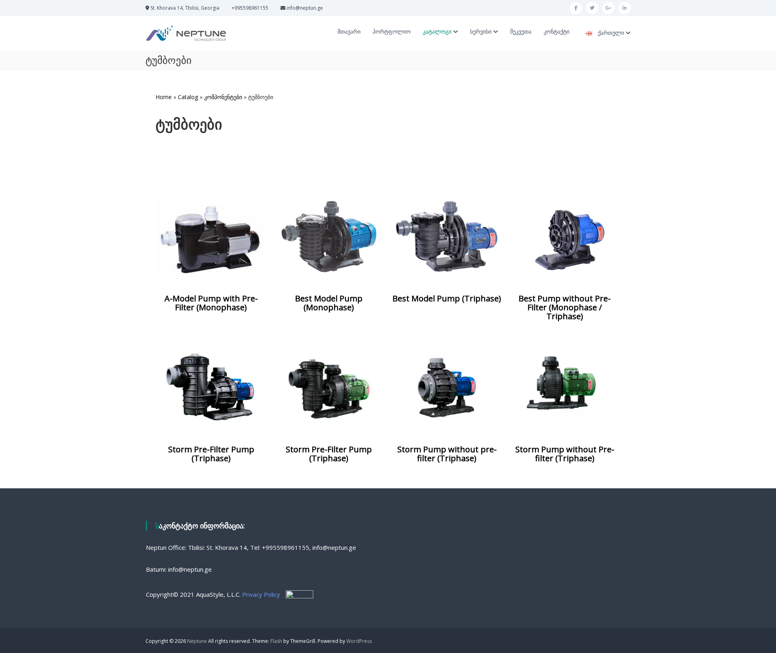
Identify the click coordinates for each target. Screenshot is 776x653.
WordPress (359, 641)
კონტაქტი (556, 31)
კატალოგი (437, 31)
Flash (276, 641)
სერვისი (480, 31)
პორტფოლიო (392, 31)
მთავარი (349, 31)
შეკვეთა (520, 31)
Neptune (197, 641)
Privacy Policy (261, 594)
